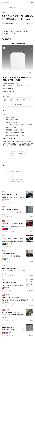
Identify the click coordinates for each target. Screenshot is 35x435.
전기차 (10, 8)
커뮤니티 (4, 8)
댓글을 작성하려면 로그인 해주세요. (11, 171)
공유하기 (21, 153)
